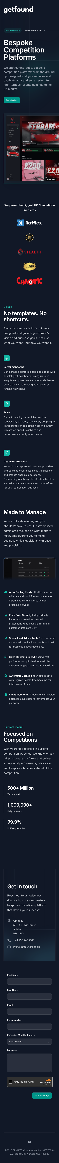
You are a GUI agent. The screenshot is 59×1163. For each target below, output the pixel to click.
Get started (11, 100)
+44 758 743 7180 (23, 940)
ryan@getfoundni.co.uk (26, 946)
